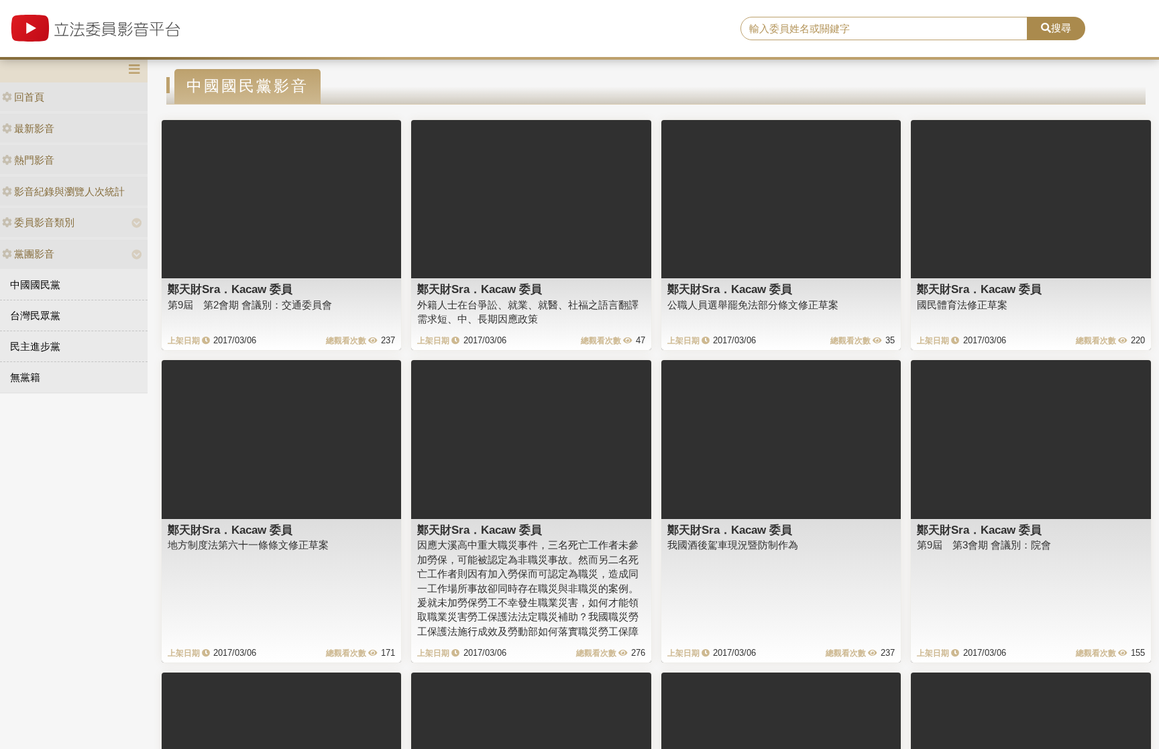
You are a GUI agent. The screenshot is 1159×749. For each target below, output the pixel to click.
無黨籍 (25, 377)
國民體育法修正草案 (962, 304)
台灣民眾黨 (35, 315)
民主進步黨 (35, 346)
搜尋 (1061, 28)
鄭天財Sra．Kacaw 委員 (230, 289)
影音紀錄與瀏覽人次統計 (69, 191)
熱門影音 (34, 160)
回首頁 (29, 97)
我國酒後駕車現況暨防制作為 (732, 545)
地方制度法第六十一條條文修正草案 (248, 545)
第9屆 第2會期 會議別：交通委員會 (250, 304)
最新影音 (34, 128)
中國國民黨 (35, 284)
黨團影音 (34, 254)
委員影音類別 (44, 222)
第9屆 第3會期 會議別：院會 (984, 545)
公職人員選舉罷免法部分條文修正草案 (752, 304)
